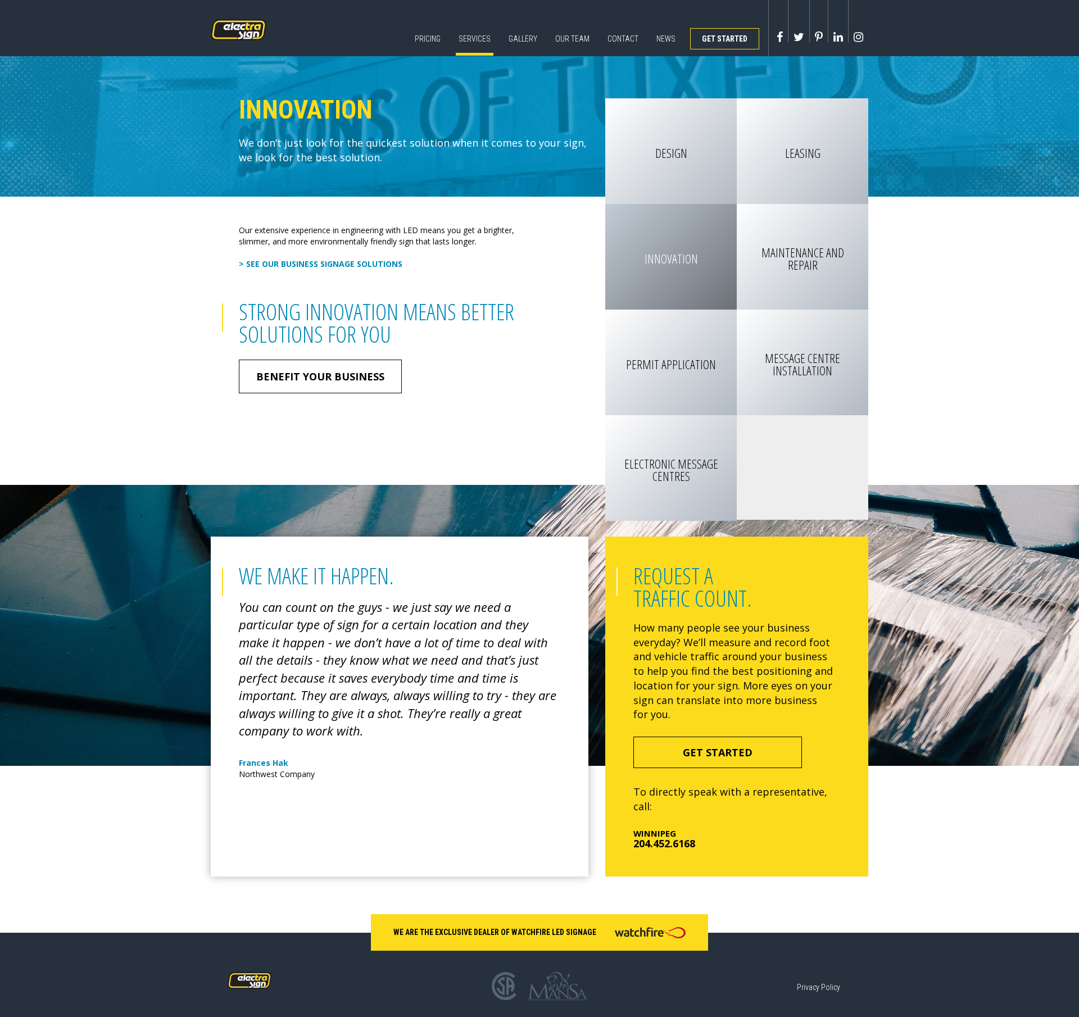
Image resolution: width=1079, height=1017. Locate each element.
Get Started (724, 38)
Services (475, 38)
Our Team (572, 38)
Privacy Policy (818, 987)
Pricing (428, 38)
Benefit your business (320, 376)
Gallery (523, 38)
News (665, 38)
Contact (622, 38)
